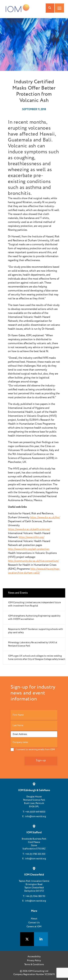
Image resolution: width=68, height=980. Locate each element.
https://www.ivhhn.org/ (31, 537)
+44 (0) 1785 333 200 (35, 854)
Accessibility (34, 956)
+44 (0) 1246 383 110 (35, 896)
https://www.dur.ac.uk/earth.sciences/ (29, 529)
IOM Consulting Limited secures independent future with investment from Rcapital (34, 604)
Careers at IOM (34, 926)
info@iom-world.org (35, 816)
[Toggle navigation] (59, 8)
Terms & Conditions (34, 964)
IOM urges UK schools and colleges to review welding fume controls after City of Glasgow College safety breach (36, 657)
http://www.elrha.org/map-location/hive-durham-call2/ (34, 571)
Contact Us (34, 922)
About (34, 918)
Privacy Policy (34, 960)
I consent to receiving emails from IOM (35, 749)
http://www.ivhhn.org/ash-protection (28, 549)
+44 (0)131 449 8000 (35, 812)
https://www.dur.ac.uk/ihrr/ (45, 517)
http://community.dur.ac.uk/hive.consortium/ (33, 561)
